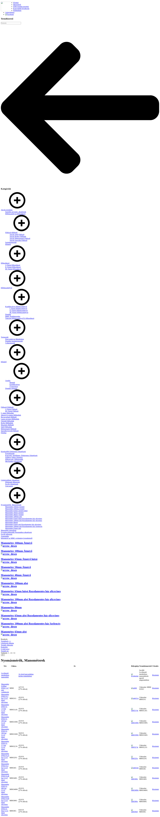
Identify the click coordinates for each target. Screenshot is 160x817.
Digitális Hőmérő (11, 388)
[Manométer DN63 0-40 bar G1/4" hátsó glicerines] (135, 779)
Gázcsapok (9, 486)
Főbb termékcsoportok (21, 7)
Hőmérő (8, 244)
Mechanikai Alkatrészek (13, 461)
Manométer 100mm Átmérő (14, 509)
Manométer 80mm (11, 522)
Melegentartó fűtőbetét (8, 429)
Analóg (7, 381)
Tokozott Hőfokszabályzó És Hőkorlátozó (19, 318)
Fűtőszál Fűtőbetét (7, 407)
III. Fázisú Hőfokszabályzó (19, 312)
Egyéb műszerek (6, 534)
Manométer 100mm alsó (13, 517)
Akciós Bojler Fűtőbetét (18, 236)
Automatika (5, 536)
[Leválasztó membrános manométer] (135, 676)
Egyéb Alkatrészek (11, 484)
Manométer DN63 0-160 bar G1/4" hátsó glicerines (5, 734)
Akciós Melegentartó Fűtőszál (20, 238)
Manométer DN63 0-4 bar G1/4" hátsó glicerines (5, 768)
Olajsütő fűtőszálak (7, 421)
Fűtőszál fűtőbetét (11, 233)
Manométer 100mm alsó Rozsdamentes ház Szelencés (23, 526)
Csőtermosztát (10, 343)
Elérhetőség (17, 10)
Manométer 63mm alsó (13, 528)
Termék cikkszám (7, 645)
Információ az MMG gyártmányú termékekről (16, 538)
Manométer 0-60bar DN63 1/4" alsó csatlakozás (5, 688)
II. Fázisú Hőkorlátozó (13, 267)
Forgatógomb (9, 453)
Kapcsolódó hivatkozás (21, 8)
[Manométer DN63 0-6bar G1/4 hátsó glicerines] (135, 812)
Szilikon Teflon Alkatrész (14, 457)
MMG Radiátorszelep (12, 316)
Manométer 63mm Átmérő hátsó (16, 511)
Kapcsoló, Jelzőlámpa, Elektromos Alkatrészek (21, 455)
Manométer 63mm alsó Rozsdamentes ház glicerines (23, 524)
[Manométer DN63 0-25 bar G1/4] (135, 758)
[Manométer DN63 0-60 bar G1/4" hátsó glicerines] (135, 801)
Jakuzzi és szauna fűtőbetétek (11, 415)
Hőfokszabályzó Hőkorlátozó (15, 214)
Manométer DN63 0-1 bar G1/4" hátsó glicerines (5, 698)
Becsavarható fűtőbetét (9, 417)
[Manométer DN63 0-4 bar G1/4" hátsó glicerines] (135, 768)
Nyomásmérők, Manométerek (11, 505)
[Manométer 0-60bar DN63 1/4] (134, 688)
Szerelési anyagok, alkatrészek (15, 212)
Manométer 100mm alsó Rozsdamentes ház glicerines (23, 520)
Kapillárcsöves (15, 384)
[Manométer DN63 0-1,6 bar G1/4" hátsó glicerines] (135, 710)
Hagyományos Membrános (14, 339)
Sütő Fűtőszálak (6, 427)
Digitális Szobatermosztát (14, 341)
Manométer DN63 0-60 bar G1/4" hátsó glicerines (5, 800)
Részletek (155, 675)
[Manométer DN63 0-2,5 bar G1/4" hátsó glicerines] (135, 747)
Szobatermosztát (10, 242)
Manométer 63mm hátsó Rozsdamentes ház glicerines (23, 519)
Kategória (4, 647)
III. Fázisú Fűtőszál (11, 411)
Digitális (8, 314)
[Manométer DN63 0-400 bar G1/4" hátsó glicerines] (135, 790)
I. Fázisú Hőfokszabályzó (18, 308)
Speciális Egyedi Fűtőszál (10, 431)
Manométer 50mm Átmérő (14, 513)
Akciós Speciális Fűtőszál (18, 240)
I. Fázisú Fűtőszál (11, 409)
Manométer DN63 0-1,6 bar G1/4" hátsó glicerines (5, 709)
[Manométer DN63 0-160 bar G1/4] (135, 735)
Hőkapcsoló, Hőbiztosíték (14, 459)
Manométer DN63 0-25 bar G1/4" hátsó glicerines (5, 757)
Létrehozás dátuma (7, 643)
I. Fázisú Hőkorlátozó (12, 265)
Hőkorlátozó (5, 263)
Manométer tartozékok (8, 530)
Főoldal (16, 3)
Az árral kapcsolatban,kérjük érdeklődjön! (26, 675)
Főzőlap (3, 433)
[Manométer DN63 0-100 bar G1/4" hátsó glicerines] (135, 723)
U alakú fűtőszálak (7, 413)
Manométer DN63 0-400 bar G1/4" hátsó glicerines (5, 789)
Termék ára (5, 651)
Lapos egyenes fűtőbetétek (10, 419)
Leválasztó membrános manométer (5, 675)
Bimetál (12, 383)
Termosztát (4, 337)
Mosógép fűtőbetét (7, 425)
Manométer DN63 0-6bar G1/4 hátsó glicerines (5, 811)
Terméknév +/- (6, 641)
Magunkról (17, 5)
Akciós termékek (7, 210)
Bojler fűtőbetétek (7, 423)
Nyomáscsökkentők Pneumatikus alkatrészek (16, 532)
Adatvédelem (9, 12)
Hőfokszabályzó (6, 288)
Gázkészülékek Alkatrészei (10, 480)
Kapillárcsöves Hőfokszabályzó (16, 307)
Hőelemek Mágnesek (12, 482)
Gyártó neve (5, 649)
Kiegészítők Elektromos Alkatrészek (13, 451)
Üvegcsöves (14, 386)
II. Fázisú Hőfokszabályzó (19, 310)
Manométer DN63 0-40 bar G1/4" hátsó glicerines (5, 778)
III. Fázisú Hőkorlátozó (13, 269)
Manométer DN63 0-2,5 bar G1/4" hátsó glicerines (5, 746)
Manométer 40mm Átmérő (14, 515)
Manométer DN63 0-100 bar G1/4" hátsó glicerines (5, 722)
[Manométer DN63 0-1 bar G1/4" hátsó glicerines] (135, 698)
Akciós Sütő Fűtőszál (17, 234)
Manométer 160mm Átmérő (14, 507)
